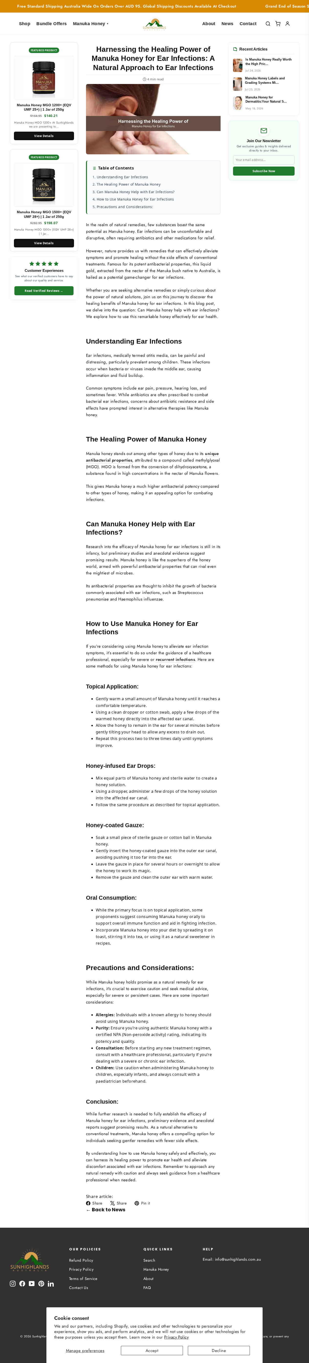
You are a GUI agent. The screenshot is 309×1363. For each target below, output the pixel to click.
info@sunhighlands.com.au (238, 1259)
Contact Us (78, 1287)
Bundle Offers (51, 23)
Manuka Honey (91, 23)
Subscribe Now (264, 171)
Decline (219, 1350)
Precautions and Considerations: (125, 206)
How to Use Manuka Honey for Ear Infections (135, 199)
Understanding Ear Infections (122, 177)
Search (149, 1260)
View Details (43, 136)
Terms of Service (83, 1278)
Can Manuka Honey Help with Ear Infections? (136, 192)
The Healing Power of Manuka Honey (128, 184)
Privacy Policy (176, 1337)
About (208, 23)
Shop (25, 23)
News (228, 23)
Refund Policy (81, 1260)
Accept (152, 1350)
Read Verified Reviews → (44, 291)
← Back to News (105, 1209)
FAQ (147, 1287)
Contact (248, 23)
